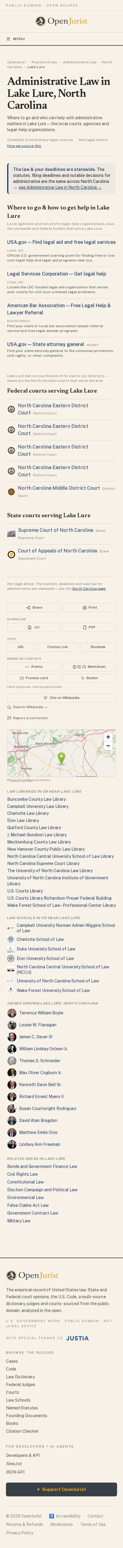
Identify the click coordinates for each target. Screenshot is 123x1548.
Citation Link (57, 647)
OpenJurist (16, 62)
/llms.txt (14, 1463)
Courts (12, 1392)
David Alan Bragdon (38, 1120)
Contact (95, 1516)
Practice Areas (44, 62)
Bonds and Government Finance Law (42, 1166)
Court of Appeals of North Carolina (57, 551)
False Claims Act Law (28, 1205)
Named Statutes (22, 1407)
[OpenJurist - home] (61, 21)
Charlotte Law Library (28, 813)
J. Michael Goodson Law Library (37, 834)
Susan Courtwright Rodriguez (47, 1108)
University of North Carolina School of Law (58, 981)
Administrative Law (79, 62)
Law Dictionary (20, 1376)
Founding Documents (26, 1415)
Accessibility (64, 1516)
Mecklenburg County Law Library (39, 842)
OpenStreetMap (21, 780)
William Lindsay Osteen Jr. (43, 1048)
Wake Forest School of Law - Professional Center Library (61, 905)
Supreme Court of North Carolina (55, 530)
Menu (19, 39)
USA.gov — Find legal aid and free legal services (61, 242)
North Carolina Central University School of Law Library (60, 856)
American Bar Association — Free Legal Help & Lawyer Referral (59, 309)
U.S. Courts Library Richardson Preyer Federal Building (59, 898)
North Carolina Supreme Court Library (43, 863)
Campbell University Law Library (37, 806)
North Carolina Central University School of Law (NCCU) (63, 969)
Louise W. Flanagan (37, 1024)
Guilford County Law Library (34, 827)
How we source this (24, 146)
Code (11, 1369)
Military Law (18, 1220)
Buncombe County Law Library (36, 799)
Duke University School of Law (46, 949)
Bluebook (98, 647)
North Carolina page (89, 589)
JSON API (15, 1472)
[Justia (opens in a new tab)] (77, 1338)
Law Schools (18, 1400)
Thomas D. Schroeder (39, 1060)
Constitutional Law (25, 1182)
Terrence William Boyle (41, 1012)
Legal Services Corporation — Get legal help (56, 274)
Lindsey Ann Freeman (39, 1144)
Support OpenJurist (61, 1489)
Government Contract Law (32, 1213)
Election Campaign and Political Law (42, 1189)
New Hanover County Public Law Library (45, 849)
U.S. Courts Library (25, 891)
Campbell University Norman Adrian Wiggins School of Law (66, 928)
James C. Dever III (35, 1036)
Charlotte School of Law (40, 939)
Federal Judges (20, 1384)
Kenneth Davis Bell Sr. (40, 1084)
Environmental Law (25, 1197)
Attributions (61, 1524)
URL (21, 647)
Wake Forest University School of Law (53, 990)
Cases (12, 1361)
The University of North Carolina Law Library (50, 870)
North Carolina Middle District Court (59, 488)
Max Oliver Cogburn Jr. (40, 1072)
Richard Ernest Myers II (41, 1096)
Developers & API (23, 1455)
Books (12, 1423)
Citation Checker (22, 1431)
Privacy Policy (19, 1532)
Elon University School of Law (45, 958)
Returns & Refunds (24, 1524)
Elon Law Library (23, 820)
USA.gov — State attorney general (45, 344)
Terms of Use (93, 1524)
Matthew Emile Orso (38, 1132)
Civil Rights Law (22, 1174)
